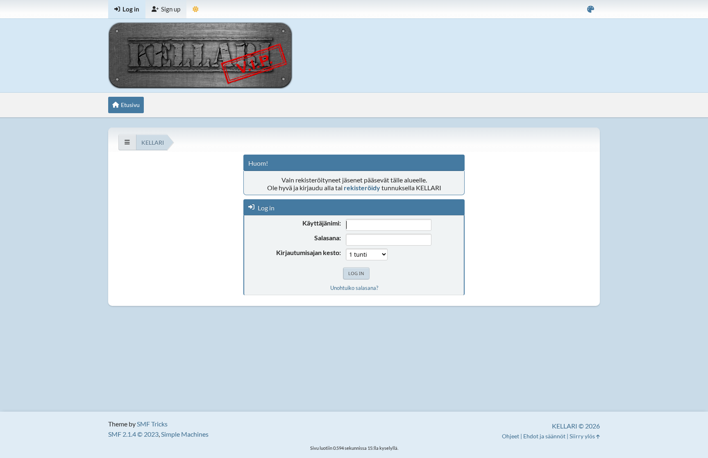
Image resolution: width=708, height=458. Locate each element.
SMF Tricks (152, 424)
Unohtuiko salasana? (354, 288)
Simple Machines (185, 434)
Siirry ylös (583, 436)
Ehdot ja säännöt (544, 436)
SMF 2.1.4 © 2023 (133, 434)
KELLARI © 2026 (576, 426)
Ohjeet (510, 436)
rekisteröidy (362, 187)
